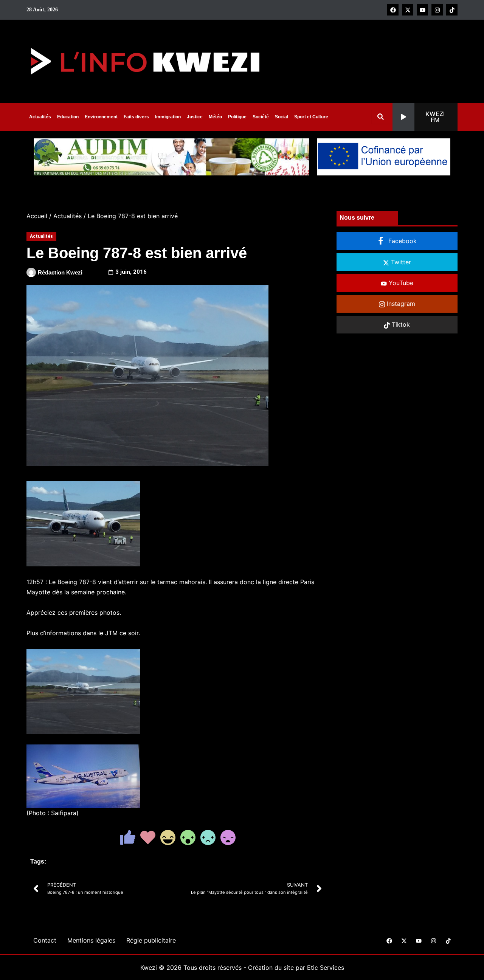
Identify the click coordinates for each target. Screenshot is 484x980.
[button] (425, 117)
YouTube (400, 283)
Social (281, 116)
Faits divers (136, 116)
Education (68, 116)
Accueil (36, 216)
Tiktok (400, 324)
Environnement (101, 116)
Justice (195, 116)
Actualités (40, 116)
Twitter (400, 262)
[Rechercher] (382, 117)
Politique (237, 116)
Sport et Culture (311, 116)
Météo (215, 116)
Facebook (401, 241)
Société (261, 116)
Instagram (400, 303)
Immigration (168, 116)
